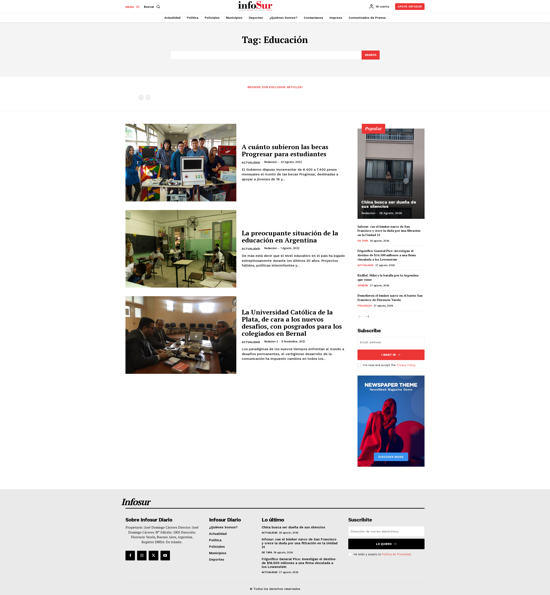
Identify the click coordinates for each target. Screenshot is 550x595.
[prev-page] (141, 97)
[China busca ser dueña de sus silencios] (391, 174)
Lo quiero (384, 544)
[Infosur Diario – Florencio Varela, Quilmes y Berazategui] (256, 6)
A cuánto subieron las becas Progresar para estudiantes (285, 150)
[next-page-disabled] (148, 97)
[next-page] (367, 316)
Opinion (363, 285)
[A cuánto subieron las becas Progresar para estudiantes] (180, 162)
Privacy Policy (406, 365)
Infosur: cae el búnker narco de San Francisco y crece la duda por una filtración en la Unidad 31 (389, 230)
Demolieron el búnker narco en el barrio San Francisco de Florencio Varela (390, 297)
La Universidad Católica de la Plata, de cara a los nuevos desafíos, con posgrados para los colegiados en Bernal (292, 323)
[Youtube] (165, 555)
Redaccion (270, 162)
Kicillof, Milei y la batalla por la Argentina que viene (388, 277)
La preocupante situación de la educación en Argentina (290, 236)
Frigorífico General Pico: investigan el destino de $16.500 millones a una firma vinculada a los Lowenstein (387, 255)
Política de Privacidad (396, 554)
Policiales (365, 305)
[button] (153, 6)
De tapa (363, 240)
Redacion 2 (271, 341)
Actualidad (251, 162)
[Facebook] (130, 555)
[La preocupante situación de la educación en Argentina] (180, 249)
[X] (153, 555)
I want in (388, 354)
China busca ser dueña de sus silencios (388, 204)
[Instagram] (142, 555)
